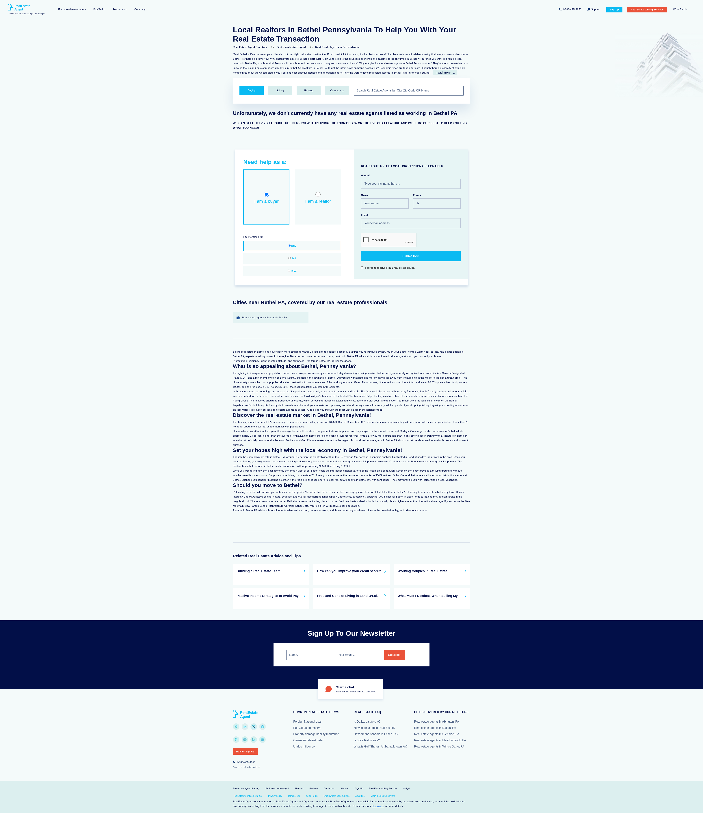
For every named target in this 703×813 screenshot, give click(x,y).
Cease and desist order (308, 740)
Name (364, 195)
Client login (312, 796)
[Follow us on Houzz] (253, 739)
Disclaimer (378, 806)
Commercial (337, 90)
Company (140, 9)
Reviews (313, 788)
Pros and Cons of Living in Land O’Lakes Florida (355, 596)
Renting (308, 90)
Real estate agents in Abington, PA (436, 721)
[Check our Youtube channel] (245, 739)
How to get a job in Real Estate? (374, 727)
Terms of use (294, 796)
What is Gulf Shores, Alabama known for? (381, 746)
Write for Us (680, 9)
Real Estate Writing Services (647, 9)
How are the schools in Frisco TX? (376, 734)
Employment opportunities (336, 796)
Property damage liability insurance (316, 734)
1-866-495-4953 (572, 9)
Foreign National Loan (307, 721)
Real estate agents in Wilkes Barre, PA (439, 746)
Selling (280, 90)
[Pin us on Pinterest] (236, 739)
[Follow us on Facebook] (236, 726)
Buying (252, 90)
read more (443, 72)
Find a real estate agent (72, 9)
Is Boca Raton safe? (367, 740)
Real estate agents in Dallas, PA (435, 727)
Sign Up (359, 788)
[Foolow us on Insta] (262, 726)
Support (595, 9)
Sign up (614, 9)
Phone (417, 195)
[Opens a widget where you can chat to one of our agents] (689, 806)
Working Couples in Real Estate (422, 571)
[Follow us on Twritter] (253, 726)
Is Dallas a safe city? (367, 721)
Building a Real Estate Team (258, 571)
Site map (344, 788)
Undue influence (304, 746)
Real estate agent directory (246, 788)
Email (364, 215)
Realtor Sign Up (245, 751)
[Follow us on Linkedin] (245, 726)
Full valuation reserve (307, 727)
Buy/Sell (98, 9)
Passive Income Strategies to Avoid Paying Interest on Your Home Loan (292, 596)
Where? (366, 175)
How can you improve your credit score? (349, 571)
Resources (118, 9)
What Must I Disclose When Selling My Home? (434, 596)
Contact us (329, 788)
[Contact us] (262, 739)
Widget (406, 788)
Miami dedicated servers (383, 796)
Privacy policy (275, 796)
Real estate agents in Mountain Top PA (264, 317)
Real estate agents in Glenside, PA (436, 734)
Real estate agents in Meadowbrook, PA (440, 740)
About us (299, 788)
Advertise (360, 796)
